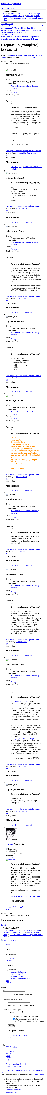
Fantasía (14, 92)
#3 (7, 301)
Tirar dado (14, 167)
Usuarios (9, 960)
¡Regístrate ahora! (7, 8)
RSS (7, 1060)
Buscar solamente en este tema (27, 1017)
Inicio (8, 1056)
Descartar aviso (7, 24)
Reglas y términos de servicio (17, 1064)
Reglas (8, 983)
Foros (8, 945)
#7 (7, 644)
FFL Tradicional (12, 1047)
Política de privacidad (14, 1066)
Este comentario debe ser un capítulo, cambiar (23, 206)
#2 (7, 211)
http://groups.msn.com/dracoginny (24, 738)
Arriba (8, 1058)
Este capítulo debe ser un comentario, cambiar (23, 151)
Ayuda (8, 1053)
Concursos (10, 958)
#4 (7, 380)
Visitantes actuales (17, 974)
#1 (7, 155)
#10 (7, 909)
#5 (7, 479)
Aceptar (9, 1090)
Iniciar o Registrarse (11, 3)
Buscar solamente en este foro (26, 1019)
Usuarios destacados (18, 972)
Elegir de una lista (26, 167)
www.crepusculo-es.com (20, 701)
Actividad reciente (17, 976)
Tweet (3, 925)
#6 (7, 554)
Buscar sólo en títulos (23, 995)
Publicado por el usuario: (12, 999)
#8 (7, 769)
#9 (7, 813)
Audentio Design (37, 1075)
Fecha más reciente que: (12, 1010)
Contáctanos (10, 1051)
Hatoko (9, 844)
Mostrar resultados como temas (32, 1021)
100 (12, 858)
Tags (7, 981)
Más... (10, 1037)
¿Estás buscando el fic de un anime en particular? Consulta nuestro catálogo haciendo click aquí (21, 38)
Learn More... (17, 1090)
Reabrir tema (31, 153)
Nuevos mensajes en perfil (21, 978)
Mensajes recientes (20, 1035)
